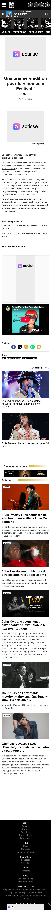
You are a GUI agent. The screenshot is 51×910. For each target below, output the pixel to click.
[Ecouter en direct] (36, 4)
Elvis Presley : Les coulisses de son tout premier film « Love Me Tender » (24, 518)
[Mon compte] (47, 4)
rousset (25, 358)
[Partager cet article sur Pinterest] (25, 348)
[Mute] (46, 14)
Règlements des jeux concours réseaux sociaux (25, 889)
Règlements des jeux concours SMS (25, 892)
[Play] (3, 14)
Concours (25, 870)
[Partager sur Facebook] (13, 348)
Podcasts (25, 860)
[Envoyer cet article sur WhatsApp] (32, 348)
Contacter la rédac (25, 852)
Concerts (25, 849)
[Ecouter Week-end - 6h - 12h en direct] (25, 473)
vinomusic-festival (14, 358)
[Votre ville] (30, 4)
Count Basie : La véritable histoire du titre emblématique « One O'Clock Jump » (24, 696)
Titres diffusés (25, 835)
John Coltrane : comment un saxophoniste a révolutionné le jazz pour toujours (24, 625)
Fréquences (36, 32)
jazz (3, 358)
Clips (25, 846)
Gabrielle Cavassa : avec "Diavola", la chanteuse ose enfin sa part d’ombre (25, 747)
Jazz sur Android (26, 881)
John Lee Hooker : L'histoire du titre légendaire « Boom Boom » (24, 573)
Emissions (25, 832)
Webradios (19, 32)
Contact (25, 826)
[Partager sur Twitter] (19, 348)
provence (33, 358)
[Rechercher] (41, 4)
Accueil (6, 32)
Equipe (25, 829)
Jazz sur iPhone (25, 878)
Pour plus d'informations (13, 246)
